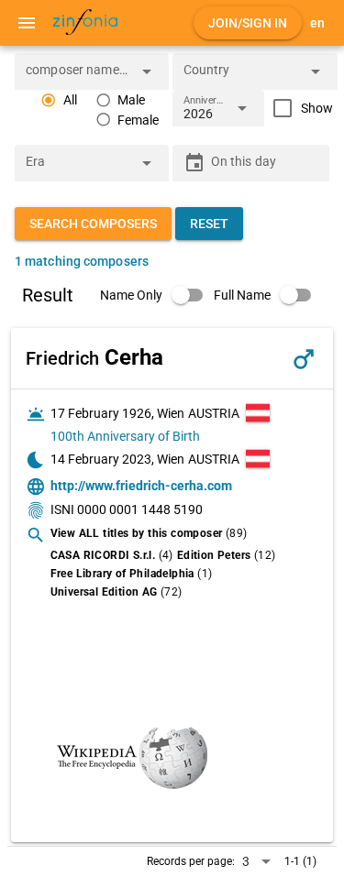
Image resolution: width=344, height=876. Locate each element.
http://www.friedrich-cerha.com (141, 485)
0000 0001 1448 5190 (140, 509)
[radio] (58, 100)
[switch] (157, 295)
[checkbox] (298, 108)
